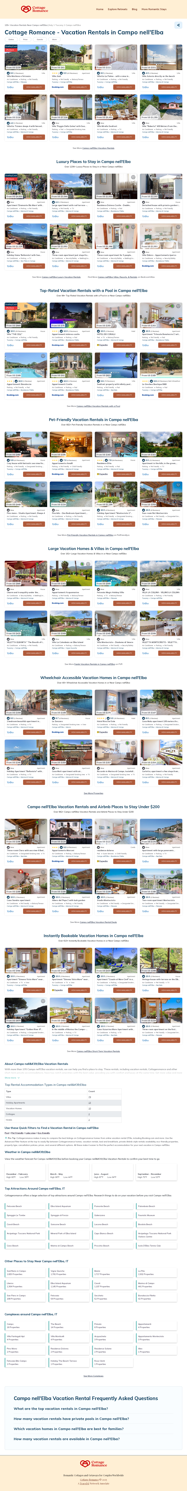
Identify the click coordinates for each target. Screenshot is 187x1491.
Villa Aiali (56, 76)
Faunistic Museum (146, 1215)
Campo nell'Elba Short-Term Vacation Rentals (98, 1051)
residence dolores (105, 850)
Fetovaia (24, 82)
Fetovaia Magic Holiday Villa (110, 592)
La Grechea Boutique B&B (154, 384)
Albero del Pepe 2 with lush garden (68, 900)
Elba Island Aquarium (61, 1206)
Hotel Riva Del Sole (106, 721)
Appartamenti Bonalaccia (19, 384)
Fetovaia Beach (14, 1206)
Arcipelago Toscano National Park (23, 1233)
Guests (40, 39)
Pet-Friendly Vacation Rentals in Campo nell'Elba (90, 535)
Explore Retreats (117, 9)
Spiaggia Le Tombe (16, 1215)
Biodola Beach (145, 1224)
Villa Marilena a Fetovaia (19, 76)
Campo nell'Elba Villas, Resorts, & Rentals (117, 277)
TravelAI (84, 1483)
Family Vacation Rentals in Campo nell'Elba (94, 664)
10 (90, 1108)
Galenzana (99, 1215)
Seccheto (114, 390)
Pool (7, 1133)
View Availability (34, 87)
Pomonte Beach (102, 1206)
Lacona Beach (101, 1224)
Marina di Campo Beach (62, 1245)
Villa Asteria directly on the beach (158, 76)
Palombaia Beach (146, 1206)
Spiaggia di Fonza (59, 1215)
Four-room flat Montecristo (155, 513)
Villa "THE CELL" (14, 334)
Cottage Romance (89, 1479)
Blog (134, 9)
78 (90, 1097)
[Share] (178, 25)
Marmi (68, 727)
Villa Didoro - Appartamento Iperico (159, 255)
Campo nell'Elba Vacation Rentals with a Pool (98, 406)
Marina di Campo (162, 82)
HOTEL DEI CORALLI (106, 334)
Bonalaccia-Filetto (117, 211)
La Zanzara (57, 721)
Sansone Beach (58, 1224)
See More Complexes (93, 1376)
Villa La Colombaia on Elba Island (67, 642)
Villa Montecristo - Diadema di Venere (115, 642)
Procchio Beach (101, 1245)
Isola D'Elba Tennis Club (149, 1245)
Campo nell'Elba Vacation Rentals (98, 148)
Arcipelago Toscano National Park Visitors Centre (154, 1235)
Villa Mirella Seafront (107, 126)
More (54, 39)
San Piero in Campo (28, 261)
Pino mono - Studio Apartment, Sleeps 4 (26, 513)
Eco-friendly (44, 1133)
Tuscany (55, 82)
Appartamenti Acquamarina (65, 592)
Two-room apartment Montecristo (158, 900)
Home (99, 9)
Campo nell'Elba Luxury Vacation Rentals (61, 277)
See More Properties (93, 793)
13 (90, 1102)
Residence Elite (104, 463)
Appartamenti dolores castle (66, 334)
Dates (11, 39)
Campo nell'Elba (13, 82)
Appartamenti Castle (62, 384)
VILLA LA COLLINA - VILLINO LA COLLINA (161, 592)
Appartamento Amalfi (62, 463)
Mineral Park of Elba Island (63, 1233)
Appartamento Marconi (63, 850)
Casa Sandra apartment (18, 900)
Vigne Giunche (71, 648)
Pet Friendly (17, 1133)
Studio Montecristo (106, 900)
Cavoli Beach (13, 1224)
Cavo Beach (12, 1245)
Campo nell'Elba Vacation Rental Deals (98, 922)
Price (25, 39)
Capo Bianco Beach (103, 1233)
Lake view (31, 1133)
